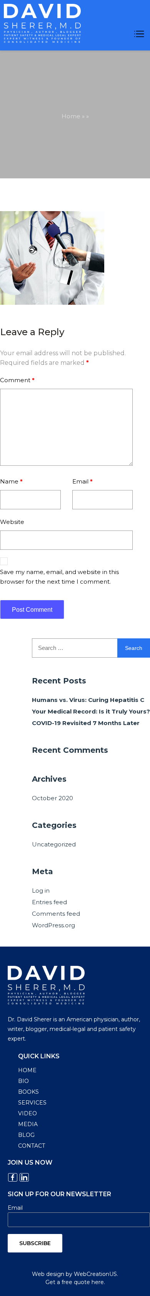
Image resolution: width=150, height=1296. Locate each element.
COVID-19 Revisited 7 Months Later (86, 723)
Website (12, 521)
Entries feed (49, 902)
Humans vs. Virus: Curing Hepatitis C (88, 699)
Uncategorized (54, 844)
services (32, 1102)
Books (28, 1091)
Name (11, 481)
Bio (23, 1081)
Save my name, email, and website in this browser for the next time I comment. (59, 576)
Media (28, 1124)
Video (27, 1113)
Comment (17, 380)
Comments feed (56, 913)
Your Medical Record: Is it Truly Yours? (91, 711)
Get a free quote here (74, 1282)
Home (71, 116)
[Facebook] (12, 1177)
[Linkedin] (24, 1177)
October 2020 (52, 798)
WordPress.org (53, 925)
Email (82, 481)
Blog (26, 1134)
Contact (31, 1145)
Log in (41, 890)
